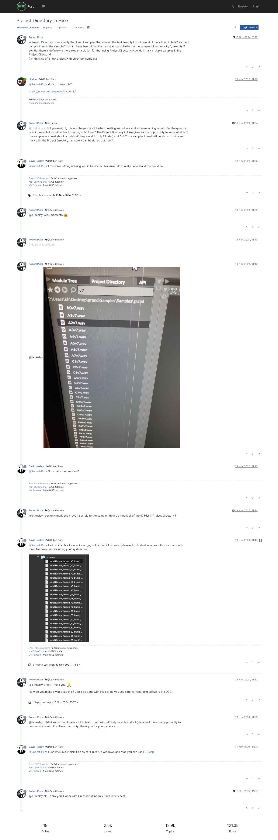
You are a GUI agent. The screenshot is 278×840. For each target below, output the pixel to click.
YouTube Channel (38, 181)
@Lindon (52, 123)
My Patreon (35, 185)
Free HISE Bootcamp (39, 178)
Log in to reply (249, 27)
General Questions (29, 27)
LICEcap (148, 752)
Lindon (33, 79)
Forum (32, 6)
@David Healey (55, 210)
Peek (58, 752)
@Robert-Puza (38, 84)
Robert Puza (36, 37)
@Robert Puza (48, 79)
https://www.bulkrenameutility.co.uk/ (52, 91)
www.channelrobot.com (41, 102)
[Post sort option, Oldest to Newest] (235, 27)
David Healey (36, 161)
